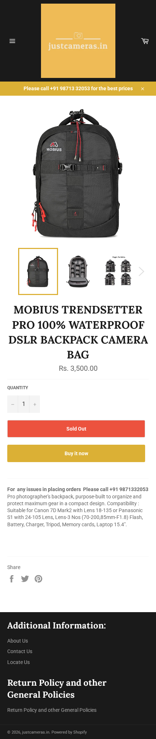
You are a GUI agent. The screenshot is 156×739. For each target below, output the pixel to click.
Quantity (17, 387)
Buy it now (76, 453)
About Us (17, 641)
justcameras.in (35, 732)
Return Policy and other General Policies (52, 710)
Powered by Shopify (69, 732)
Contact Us (19, 651)
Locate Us (18, 662)
